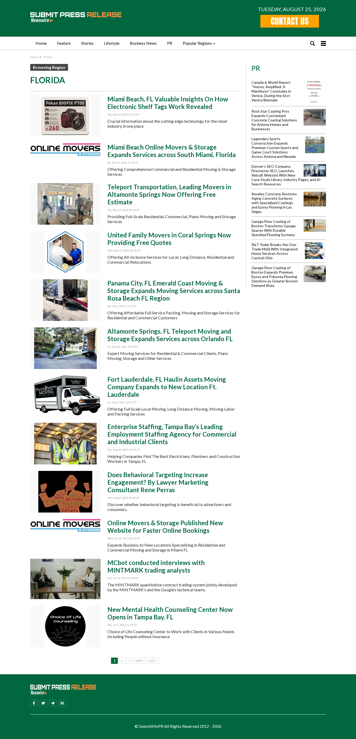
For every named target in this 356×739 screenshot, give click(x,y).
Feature (64, 43)
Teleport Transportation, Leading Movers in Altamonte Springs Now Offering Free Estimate (169, 194)
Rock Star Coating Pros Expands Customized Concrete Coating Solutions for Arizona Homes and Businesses (274, 120)
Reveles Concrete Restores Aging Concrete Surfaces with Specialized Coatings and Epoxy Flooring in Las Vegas (274, 203)
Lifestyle (111, 43)
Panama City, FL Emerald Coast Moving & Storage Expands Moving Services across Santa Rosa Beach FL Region (173, 290)
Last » (153, 660)
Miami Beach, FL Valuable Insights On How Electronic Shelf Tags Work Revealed (167, 102)
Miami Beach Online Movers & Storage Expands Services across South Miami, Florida (171, 150)
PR (169, 43)
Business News (143, 43)
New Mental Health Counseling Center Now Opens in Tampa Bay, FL (170, 613)
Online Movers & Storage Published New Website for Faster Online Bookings (165, 526)
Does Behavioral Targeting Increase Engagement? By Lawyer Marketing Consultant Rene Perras (157, 482)
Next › (140, 660)
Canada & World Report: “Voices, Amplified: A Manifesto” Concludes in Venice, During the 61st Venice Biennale (271, 91)
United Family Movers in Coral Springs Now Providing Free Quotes (169, 238)
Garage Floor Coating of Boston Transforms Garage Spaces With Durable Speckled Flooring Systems (273, 228)
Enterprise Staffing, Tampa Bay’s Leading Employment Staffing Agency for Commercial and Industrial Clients (171, 434)
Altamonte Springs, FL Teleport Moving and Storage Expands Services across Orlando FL (170, 334)
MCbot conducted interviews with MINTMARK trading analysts (156, 566)
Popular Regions (197, 43)
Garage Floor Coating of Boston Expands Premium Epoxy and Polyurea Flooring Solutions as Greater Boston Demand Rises (274, 276)
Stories (87, 43)
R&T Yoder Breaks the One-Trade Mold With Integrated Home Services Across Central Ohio (274, 251)
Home (41, 43)
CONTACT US (290, 21)
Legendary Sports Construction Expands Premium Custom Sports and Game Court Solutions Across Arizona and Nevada (274, 148)
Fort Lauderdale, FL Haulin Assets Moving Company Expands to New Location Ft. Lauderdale (166, 386)
